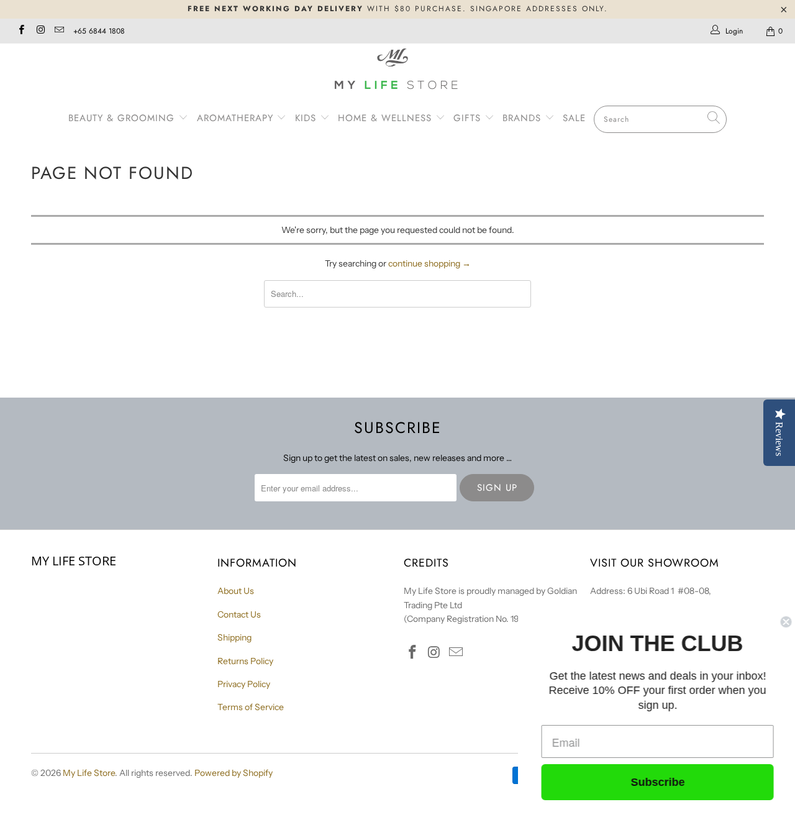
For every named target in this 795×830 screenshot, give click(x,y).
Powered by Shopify (233, 772)
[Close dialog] (784, 622)
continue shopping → (429, 263)
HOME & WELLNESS (386, 118)
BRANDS (523, 118)
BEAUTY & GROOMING (123, 118)
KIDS (307, 118)
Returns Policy (245, 661)
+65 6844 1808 (99, 31)
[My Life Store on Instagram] (39, 30)
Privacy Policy (243, 684)
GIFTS (467, 118)
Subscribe (656, 782)
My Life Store (89, 772)
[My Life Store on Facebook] (21, 30)
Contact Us (239, 614)
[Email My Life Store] (58, 30)
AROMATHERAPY (237, 118)
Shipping (234, 637)
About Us (235, 590)
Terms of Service (250, 707)
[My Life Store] (397, 70)
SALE (574, 118)
